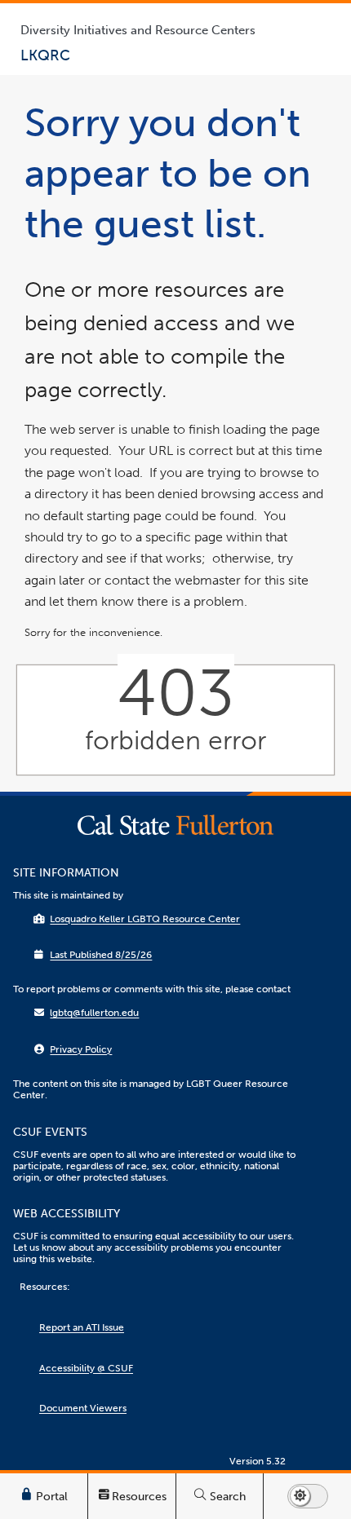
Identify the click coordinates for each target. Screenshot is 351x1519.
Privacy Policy (81, 1049)
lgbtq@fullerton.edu (94, 1012)
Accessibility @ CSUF (86, 1368)
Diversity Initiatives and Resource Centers (137, 30)
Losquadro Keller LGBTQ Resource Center (145, 919)
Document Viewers (83, 1408)
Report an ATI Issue (81, 1327)
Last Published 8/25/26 (101, 954)
